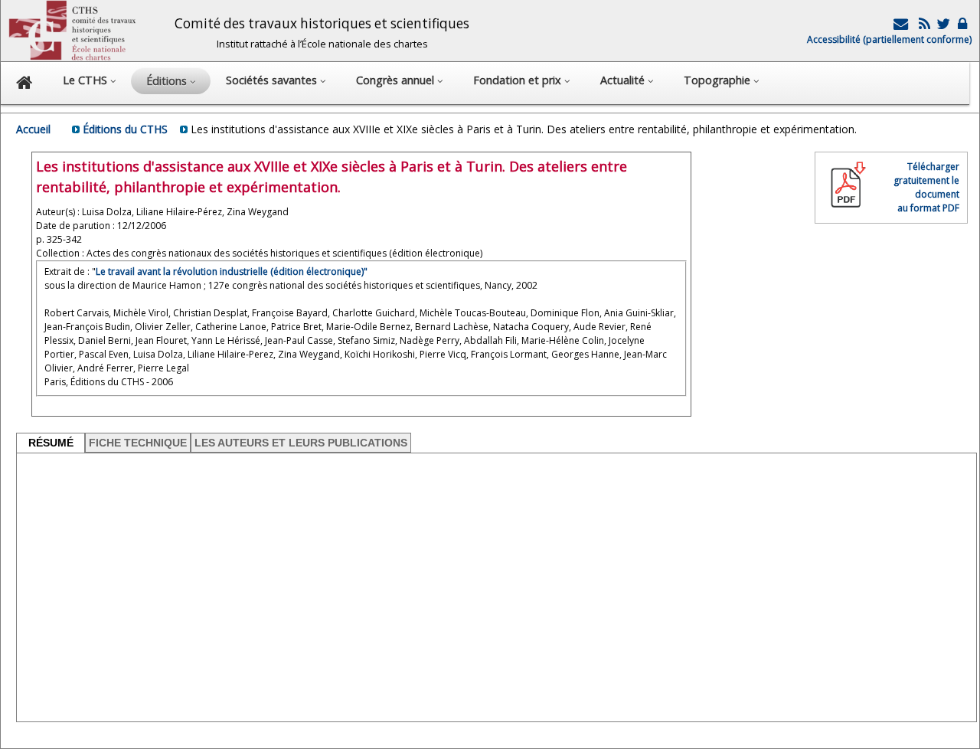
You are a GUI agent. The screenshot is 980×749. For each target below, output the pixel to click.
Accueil (33, 129)
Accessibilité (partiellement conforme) (889, 39)
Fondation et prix (518, 80)
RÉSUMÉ (51, 443)
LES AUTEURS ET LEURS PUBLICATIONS (300, 443)
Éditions (168, 81)
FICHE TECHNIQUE (138, 443)
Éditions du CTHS (125, 129)
